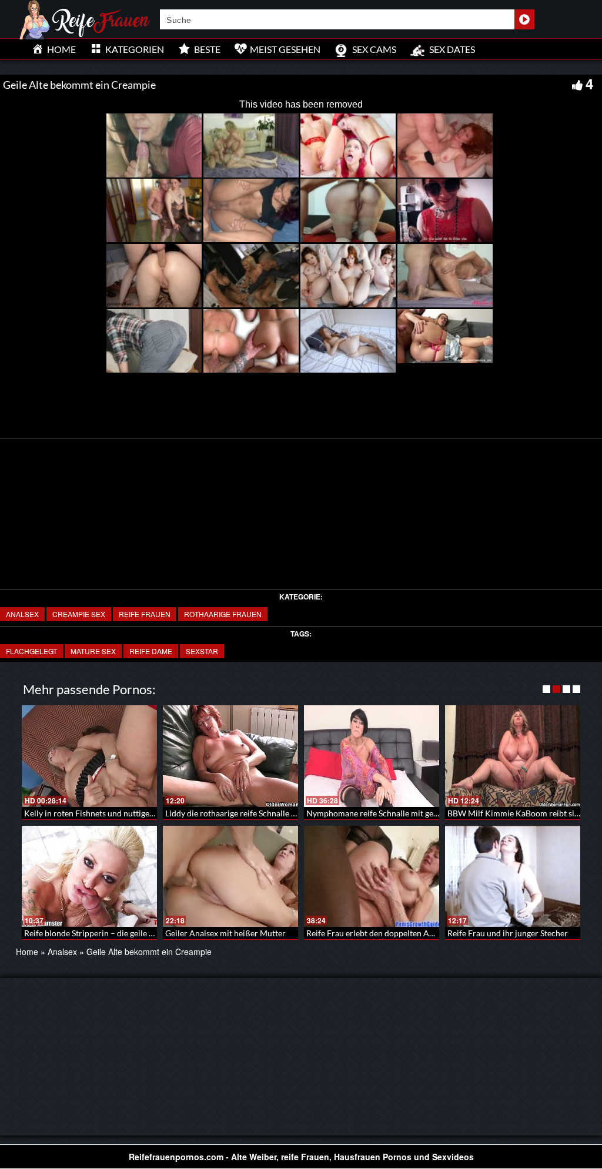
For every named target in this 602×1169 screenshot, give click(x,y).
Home (27, 951)
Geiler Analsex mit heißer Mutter (225, 933)
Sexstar (202, 651)
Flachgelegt (31, 651)
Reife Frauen (144, 614)
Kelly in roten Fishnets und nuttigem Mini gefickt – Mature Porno (142, 813)
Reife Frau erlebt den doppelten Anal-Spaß (383, 933)
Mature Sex (93, 651)
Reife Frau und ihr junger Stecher (507, 933)
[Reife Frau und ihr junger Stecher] (512, 876)
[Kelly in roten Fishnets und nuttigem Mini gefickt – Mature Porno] (89, 756)
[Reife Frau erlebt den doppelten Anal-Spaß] (371, 876)
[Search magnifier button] (524, 19)
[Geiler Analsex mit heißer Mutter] (230, 876)
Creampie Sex (78, 614)
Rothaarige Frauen (223, 614)
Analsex (22, 614)
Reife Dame (150, 651)
